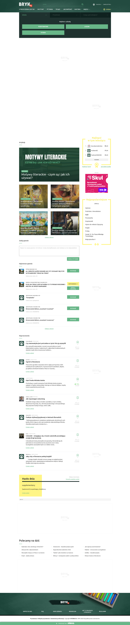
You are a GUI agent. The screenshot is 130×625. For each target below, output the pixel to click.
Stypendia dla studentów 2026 (62, 549)
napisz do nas (27, 611)
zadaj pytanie (73, 259)
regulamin (102, 611)
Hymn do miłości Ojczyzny (94, 224)
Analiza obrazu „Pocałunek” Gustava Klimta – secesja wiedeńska (32, 203)
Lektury (96, 203)
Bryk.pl (21, 499)
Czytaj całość (25, 493)
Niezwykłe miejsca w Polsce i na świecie (33, 552)
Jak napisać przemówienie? (92, 546)
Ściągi (58, 9)
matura (77, 9)
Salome (87, 208)
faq (42, 611)
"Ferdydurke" (30, 297)
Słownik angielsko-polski (72, 479)
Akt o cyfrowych (87, 611)
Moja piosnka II (90, 239)
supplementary (28, 485)
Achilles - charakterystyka (92, 552)
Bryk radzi (24, 171)
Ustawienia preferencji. (57, 618)
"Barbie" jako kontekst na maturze (63, 552)
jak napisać (67, 9)
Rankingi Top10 (86, 166)
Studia (43, 32)
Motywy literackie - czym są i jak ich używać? (45, 176)
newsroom (72, 611)
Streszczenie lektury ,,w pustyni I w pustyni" (40, 309)
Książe (87, 228)
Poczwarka (89, 218)
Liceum (86, 26)
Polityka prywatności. (44, 618)
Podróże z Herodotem (93, 211)
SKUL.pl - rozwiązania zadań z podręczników (66, 555)
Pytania (50, 9)
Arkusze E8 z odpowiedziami (30, 549)
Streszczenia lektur (27, 9)
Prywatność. (33, 618)
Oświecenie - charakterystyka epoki (63, 546)
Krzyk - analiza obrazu (28, 555)
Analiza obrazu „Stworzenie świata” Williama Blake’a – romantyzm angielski (63, 203)
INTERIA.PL (73, 618)
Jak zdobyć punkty (106, 166)
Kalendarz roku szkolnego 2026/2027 (32, 546)
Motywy (41, 9)
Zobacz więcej (49, 237)
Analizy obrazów (25, 198)
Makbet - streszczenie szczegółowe (95, 549)
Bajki (86, 214)
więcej (86, 9)
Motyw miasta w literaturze (93, 555)
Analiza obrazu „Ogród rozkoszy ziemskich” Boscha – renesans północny (32, 230)
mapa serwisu (57, 611)
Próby (87, 231)
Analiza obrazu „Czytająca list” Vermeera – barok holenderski (64, 231)
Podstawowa (43, 26)
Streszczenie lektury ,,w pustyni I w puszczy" (40, 320)
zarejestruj (107, 4)
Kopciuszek (89, 221)
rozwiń (96, 159)
